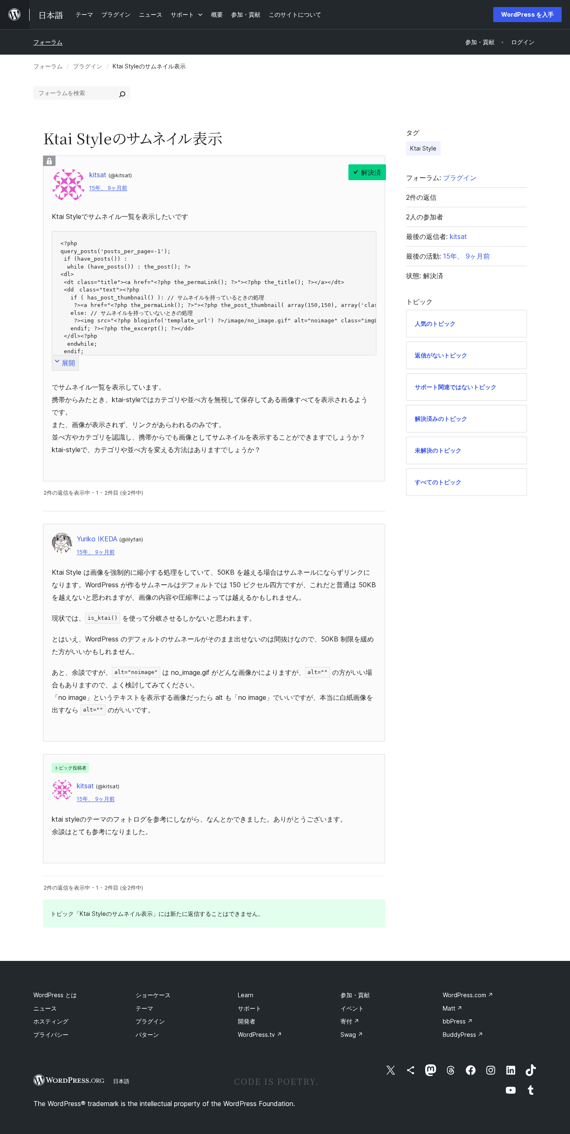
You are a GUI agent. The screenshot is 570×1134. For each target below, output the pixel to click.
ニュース (45, 1008)
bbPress (458, 1021)
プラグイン (87, 66)
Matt (452, 1008)
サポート (249, 1008)
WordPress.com (468, 994)
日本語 (121, 1081)
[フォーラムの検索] (122, 93)
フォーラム (48, 41)
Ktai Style (423, 148)
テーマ (144, 1008)
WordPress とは (55, 994)
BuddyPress (463, 1034)
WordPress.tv (260, 1034)
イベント (352, 1008)
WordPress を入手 (527, 14)
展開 (68, 363)
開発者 (246, 1021)
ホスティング (50, 1021)
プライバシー (50, 1034)
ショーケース (153, 994)
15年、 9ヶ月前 (108, 188)
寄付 (349, 1021)
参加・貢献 (355, 994)
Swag (351, 1034)
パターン (147, 1034)
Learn (245, 994)
